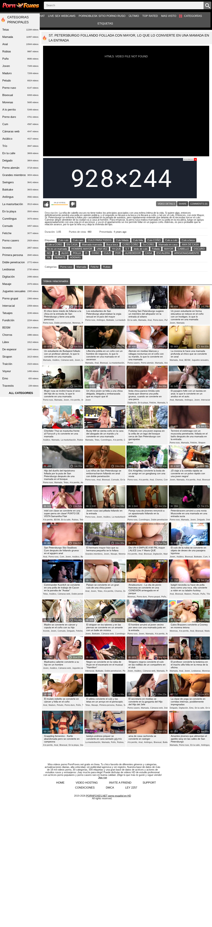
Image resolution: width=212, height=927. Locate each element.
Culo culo (63, 240)
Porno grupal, (154, 597)
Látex (20, 342)
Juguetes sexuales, (200, 360)
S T (127, 248)
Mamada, (142, 320)
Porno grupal (20, 298)
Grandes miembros (20, 175)
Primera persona (20, 255)
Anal (20, 44)
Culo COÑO (154, 240)
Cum (20, 124)
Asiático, (56, 360)
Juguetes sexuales (20, 291)
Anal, (150, 320)
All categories (21, 393)
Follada (156, 248)
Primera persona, (107, 705)
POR (118, 253)
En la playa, (143, 403)
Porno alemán (20, 167)
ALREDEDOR (133, 253)
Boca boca (112, 244)
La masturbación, (123, 320)
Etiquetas (105, 23)
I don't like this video (73, 204)
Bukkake (20, 189)
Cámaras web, (67, 360)
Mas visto (168, 16)
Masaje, (114, 554)
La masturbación (20, 204)
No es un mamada (57, 248)
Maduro (20, 73)
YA (48, 257)
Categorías (193, 16)
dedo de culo (140, 248)
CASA (148, 253)
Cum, (62, 557)
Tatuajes (20, 313)
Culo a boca (188, 240)
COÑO (95, 253)
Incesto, (46, 631)
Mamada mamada (92, 244)
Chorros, (159, 480)
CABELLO (183, 248)
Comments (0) (199, 203)
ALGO (64, 253)
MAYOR (168, 248)
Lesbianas (20, 269)
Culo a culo (171, 240)
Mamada (81, 266)
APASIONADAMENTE (186, 253)
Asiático (20, 138)
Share (182, 203)
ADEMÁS (75, 257)
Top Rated (150, 16)
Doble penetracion (20, 262)
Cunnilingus (20, 218)
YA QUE (116, 248)
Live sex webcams (61, 16)
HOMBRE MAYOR (81, 248)
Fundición (20, 320)
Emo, (191, 708)
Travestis (20, 385)
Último (134, 16)
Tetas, (97, 440)
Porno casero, (134, 363)
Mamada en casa (168, 244)
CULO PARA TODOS (99, 240)
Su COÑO (148, 244)
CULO (107, 253)
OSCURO (199, 248)
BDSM (20, 327)
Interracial (20, 305)
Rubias (107, 266)
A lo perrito (20, 109)
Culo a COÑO (54, 244)
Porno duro (20, 116)
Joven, (173, 323)
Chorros (20, 334)
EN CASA (72, 244)
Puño (166, 320)
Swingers (20, 182)
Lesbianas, (196, 671)
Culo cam (78, 240)
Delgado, (201, 520)
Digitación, (132, 403)
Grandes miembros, (94, 554)
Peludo (20, 80)
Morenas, (76, 323)
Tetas (82, 520)
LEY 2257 (131, 787)
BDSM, (188, 360)
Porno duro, (158, 320)
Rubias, (80, 440)
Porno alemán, (147, 363)
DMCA (110, 787)
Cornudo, (115, 480)
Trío (208, 594)
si (56, 253)
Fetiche (95, 266)
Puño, (164, 597)
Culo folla (138, 240)
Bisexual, (104, 363)
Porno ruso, (48, 323)
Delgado (20, 160)
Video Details (166, 203)
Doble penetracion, (63, 323)
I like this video (46, 204)
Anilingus (20, 196)
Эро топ (102, 777)
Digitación (20, 276)
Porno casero (20, 240)
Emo (20, 378)
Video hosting (87, 782)
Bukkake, (110, 320)
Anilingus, (101, 320)
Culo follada (122, 240)
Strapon (201, 443)
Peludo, (196, 594)
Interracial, (206, 400)
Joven (88, 400)
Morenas (20, 102)
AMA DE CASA (190, 244)
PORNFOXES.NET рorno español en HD (108, 795)
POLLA (77, 253)
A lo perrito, (75, 400)
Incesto (20, 247)
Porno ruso (66, 266)
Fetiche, (153, 403)
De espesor (20, 349)
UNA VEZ (102, 248)
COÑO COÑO (130, 244)
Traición (20, 364)
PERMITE (60, 257)
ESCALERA (163, 253)
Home (60, 782)
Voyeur (20, 371)
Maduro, (167, 554)
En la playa (20, 211)
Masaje (20, 284)
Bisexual (20, 95)
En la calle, (132, 320)
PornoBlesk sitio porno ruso (102, 16)
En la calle (20, 153)
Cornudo (20, 226)
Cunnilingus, (106, 440)
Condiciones (85, 787)
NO (49, 253)
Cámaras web (20, 131)
